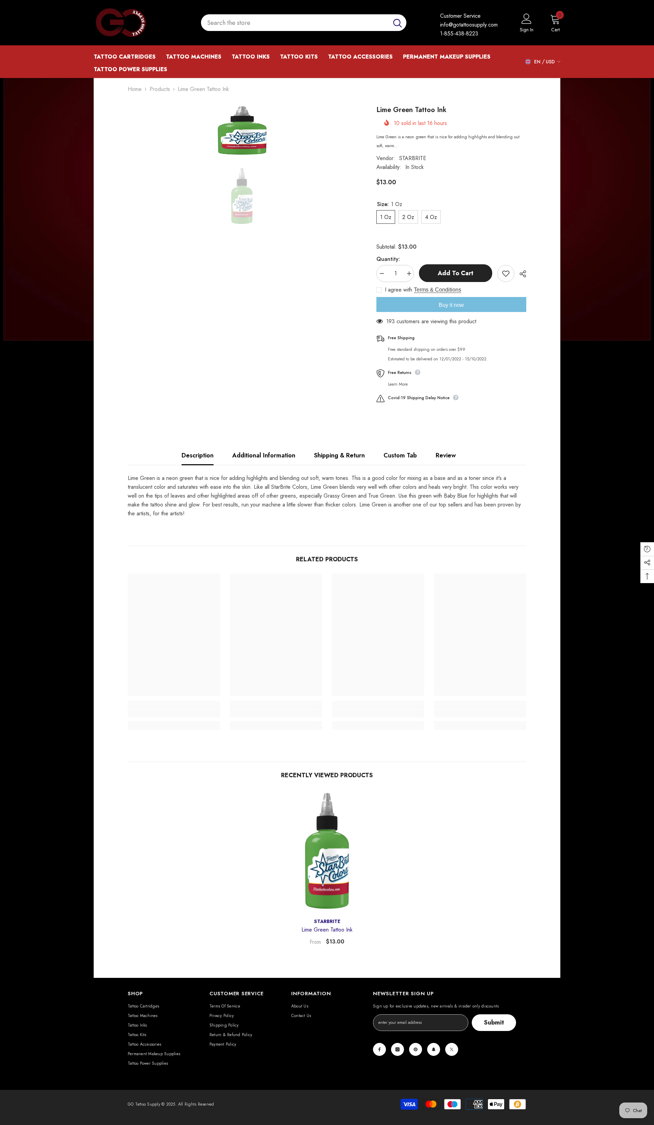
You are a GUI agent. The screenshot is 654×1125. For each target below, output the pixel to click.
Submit (494, 1022)
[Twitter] (451, 1049)
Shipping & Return (339, 455)
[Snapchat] (433, 1049)
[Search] (303, 22)
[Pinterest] (415, 1049)
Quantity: (388, 259)
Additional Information (263, 455)
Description (198, 455)
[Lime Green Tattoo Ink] (327, 851)
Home (135, 89)
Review (446, 455)
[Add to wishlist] (505, 273)
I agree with (398, 289)
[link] (174, 713)
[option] (242, 130)
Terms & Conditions (437, 290)
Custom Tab (400, 455)
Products (160, 89)
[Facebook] (379, 1049)
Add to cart (455, 273)
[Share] (520, 274)
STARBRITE (412, 158)
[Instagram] (397, 1049)
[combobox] (295, 22)
